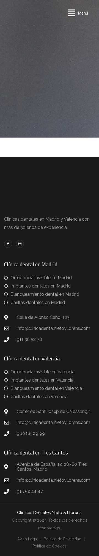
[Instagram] (20, 244)
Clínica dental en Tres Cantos (36, 452)
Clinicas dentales (21, 219)
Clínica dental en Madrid (30, 264)
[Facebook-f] (8, 244)
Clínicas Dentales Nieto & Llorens (49, 512)
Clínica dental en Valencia (32, 358)
